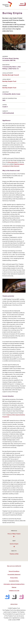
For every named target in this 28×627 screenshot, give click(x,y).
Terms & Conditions (14, 571)
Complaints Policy (14, 581)
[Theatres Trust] (7, 6)
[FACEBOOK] (7, 596)
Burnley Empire (12, 13)
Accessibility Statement (14, 574)
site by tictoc (14, 604)
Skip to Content (6, 1)
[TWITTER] (14, 596)
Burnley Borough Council (10, 75)
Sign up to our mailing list (14, 566)
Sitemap (14, 587)
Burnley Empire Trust (9, 81)
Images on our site (14, 590)
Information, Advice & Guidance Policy (14, 584)
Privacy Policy (14, 577)
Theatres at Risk (14, 554)
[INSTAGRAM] (21, 596)
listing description (13, 162)
